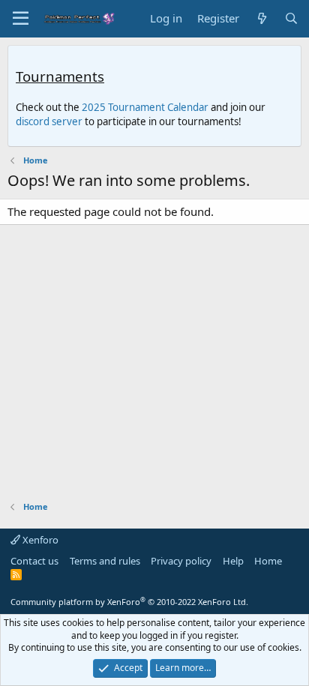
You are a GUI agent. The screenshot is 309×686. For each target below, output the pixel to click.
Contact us (34, 561)
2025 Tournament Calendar (145, 107)
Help (233, 561)
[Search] (291, 18)
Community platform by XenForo (129, 601)
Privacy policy (181, 561)
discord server (49, 121)
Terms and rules (105, 561)
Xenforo (39, 540)
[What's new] (261, 18)
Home (268, 561)
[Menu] (20, 18)
